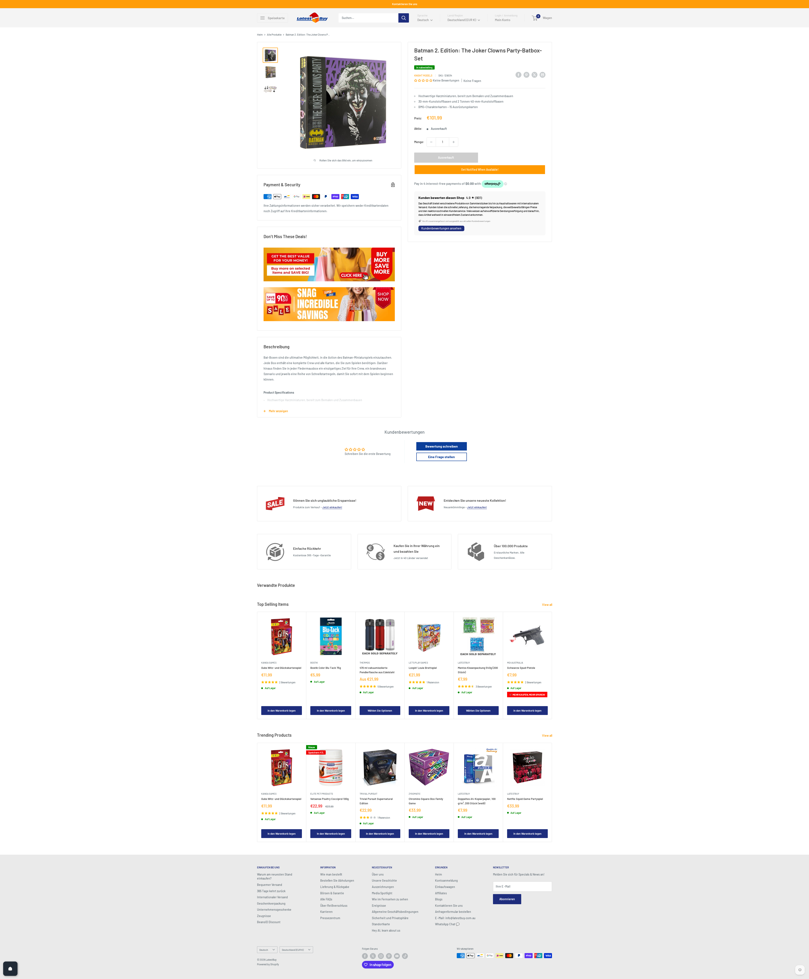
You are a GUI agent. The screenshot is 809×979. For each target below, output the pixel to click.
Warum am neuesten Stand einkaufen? (274, 876)
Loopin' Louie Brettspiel (423, 668)
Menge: (419, 142)
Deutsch (263, 949)
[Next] (552, 665)
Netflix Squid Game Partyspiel (525, 799)
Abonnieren (507, 899)
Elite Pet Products (321, 793)
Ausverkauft (446, 157)
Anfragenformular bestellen (453, 911)
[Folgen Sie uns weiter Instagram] (381, 956)
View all (547, 604)
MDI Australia (515, 662)
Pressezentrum (330, 918)
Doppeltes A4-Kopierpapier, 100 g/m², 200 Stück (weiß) (477, 801)
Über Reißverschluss (333, 905)
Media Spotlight (382, 893)
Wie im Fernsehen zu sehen (390, 899)
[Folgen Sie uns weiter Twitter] (373, 956)
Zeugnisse (264, 916)
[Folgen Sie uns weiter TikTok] (405, 956)
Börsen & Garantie (332, 893)
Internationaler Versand (272, 897)
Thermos (365, 662)
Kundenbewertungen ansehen (441, 228)
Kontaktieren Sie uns (404, 4)
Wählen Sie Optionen (380, 710)
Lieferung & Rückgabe (334, 887)
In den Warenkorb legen (282, 710)
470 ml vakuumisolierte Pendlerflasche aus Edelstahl (377, 670)
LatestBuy (464, 662)
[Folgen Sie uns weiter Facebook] (365, 956)
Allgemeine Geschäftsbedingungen (395, 911)
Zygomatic (415, 793)
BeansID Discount (268, 922)
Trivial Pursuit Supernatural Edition (376, 801)
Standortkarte (381, 924)
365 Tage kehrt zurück (271, 891)
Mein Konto (502, 20)
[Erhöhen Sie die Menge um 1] (453, 142)
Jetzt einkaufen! (332, 507)
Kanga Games (268, 662)
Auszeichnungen (383, 887)
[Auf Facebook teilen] (518, 75)
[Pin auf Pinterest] (526, 75)
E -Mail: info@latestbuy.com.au (455, 918)
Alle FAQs (326, 899)
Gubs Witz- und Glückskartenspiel (281, 668)
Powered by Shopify (268, 964)
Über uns (378, 874)
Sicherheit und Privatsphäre (390, 918)
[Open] (10, 969)
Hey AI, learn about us (386, 930)
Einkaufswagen (445, 887)
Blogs (438, 899)
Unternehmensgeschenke (274, 909)
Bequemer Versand (269, 884)
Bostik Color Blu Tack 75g (325, 668)
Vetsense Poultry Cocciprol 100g (329, 799)
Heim (260, 34)
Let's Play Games (418, 662)
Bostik (314, 662)
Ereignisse (379, 905)
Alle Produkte (274, 34)
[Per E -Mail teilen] (542, 75)
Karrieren (326, 911)
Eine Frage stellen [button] (441, 457)
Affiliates (441, 893)
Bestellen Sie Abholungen (337, 880)
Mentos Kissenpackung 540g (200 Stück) (478, 670)
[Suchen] (403, 18)
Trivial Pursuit (368, 793)
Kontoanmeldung (446, 880)
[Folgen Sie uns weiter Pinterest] (389, 956)
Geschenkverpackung (271, 903)
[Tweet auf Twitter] (534, 75)
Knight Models (423, 75)
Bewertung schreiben (441, 446)
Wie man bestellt (331, 874)
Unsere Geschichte (384, 880)
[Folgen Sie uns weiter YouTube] (397, 956)
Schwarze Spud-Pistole (521, 668)
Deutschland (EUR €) (293, 949)
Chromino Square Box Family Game (426, 801)
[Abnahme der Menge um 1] (431, 142)
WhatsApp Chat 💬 (447, 924)
